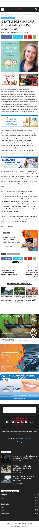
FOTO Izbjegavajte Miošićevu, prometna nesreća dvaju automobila (6, 298)
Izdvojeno (17, 294)
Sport (2, 510)
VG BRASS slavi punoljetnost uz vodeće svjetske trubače (31, 273)
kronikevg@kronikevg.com (23, 438)
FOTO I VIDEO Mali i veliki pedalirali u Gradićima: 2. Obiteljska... (22, 468)
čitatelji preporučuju (13, 254)
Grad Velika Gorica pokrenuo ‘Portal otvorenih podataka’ (9, 272)
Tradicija (29, 294)
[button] (35, 9)
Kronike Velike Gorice (11, 32)
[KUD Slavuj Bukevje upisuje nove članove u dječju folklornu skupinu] (32, 291)
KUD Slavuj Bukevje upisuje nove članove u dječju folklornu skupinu (31, 298)
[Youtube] (22, 442)
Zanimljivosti (5, 513)
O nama (15, 523)
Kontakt (30, 523)
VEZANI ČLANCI (13, 283)
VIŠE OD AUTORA (26, 283)
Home (2, 14)
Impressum (22, 523)
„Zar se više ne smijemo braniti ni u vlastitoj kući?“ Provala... (25, 457)
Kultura (3, 507)
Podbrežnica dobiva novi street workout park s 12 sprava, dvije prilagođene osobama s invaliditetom (19, 299)
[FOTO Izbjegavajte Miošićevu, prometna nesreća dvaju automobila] (7, 291)
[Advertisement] (19, 3)
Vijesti (12, 18)
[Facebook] (17, 442)
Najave (3, 501)
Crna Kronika (5, 294)
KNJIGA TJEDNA (5, 18)
